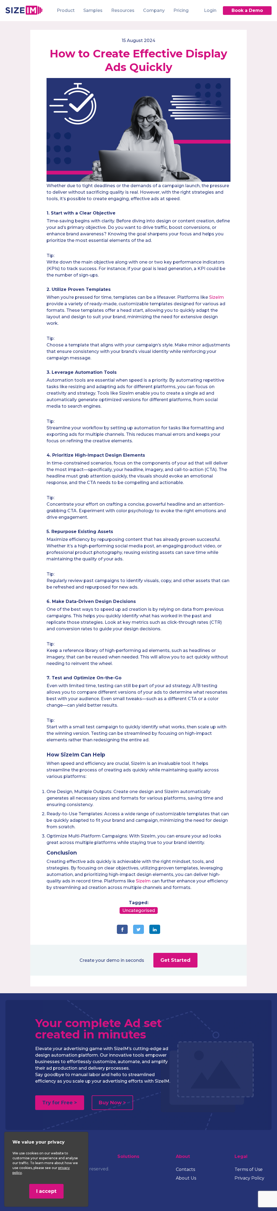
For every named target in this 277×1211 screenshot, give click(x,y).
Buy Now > (112, 1103)
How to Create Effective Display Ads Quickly (138, 60)
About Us (186, 1178)
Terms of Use (249, 1169)
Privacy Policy (249, 1178)
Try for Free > (59, 1103)
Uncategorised (138, 910)
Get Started (175, 960)
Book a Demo (247, 10)
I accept (46, 1191)
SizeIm (216, 297)
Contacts (185, 1169)
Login (210, 10)
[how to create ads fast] (138, 180)
